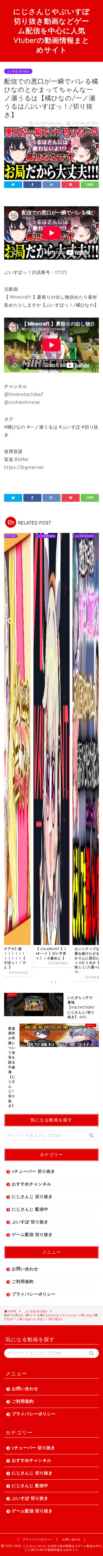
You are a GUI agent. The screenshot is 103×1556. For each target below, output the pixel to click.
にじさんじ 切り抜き (32, 1196)
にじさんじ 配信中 (30, 1209)
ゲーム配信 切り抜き (32, 1234)
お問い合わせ (25, 1268)
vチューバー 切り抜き (33, 1171)
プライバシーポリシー (34, 1294)
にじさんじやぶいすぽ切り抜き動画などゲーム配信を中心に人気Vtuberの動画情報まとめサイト (51, 30)
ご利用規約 (23, 1281)
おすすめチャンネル (31, 1184)
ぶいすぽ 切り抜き (18, 71)
